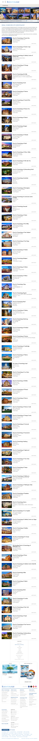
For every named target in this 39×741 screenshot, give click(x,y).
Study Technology (4, 712)
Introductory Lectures (23, 694)
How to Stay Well (5, 723)
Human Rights (4, 718)
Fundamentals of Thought (15, 695)
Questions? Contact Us (15, 717)
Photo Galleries (14, 712)
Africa (19, 646)
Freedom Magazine (26, 734)
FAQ (2, 700)
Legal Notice (35, 738)
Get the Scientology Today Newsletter (14, 727)
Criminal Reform (4, 713)
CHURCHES (19, 641)
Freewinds (19, 658)
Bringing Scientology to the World (19, 659)
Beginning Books (22, 691)
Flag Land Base (19, 656)
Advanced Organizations (19, 655)
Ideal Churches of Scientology (19, 644)
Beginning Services (14, 697)
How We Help (4, 709)
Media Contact (14, 714)
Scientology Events (23, 700)
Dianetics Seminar (13, 698)
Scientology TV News (23, 703)
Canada (20, 648)
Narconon (13, 735)
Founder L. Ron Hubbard (5, 691)
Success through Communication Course (14, 703)
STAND (31, 734)
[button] (4, 14)
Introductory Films (22, 695)
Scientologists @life (32, 691)
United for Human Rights (5, 736)
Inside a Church (4, 698)
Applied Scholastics (18, 735)
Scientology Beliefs (4, 692)
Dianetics (8, 731)
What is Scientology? (6, 689)
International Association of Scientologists (17, 734)
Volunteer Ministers (5, 721)
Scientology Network (13, 731)
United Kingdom (19, 652)
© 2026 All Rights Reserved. (10, 738)
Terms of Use (31, 738)
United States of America (19, 653)
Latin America (20, 651)
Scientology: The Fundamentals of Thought (8, 674)
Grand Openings (22, 699)
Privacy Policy (23, 738)
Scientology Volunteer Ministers (6, 734)
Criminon (10, 735)
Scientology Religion (20, 731)
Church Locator (31, 695)
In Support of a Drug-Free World (26, 735)
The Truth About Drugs (5, 716)
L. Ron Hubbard (4, 731)
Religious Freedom (23, 702)
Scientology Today (23, 697)
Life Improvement (13, 701)
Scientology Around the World (32, 694)
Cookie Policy (27, 738)
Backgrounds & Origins (5, 695)
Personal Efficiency (14, 700)
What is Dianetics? (4, 694)
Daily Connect (31, 689)
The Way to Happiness (5, 735)
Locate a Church (19, 643)
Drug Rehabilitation (4, 715)
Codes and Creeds (4, 697)
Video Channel (4, 701)
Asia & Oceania (19, 647)
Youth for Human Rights (12, 736)
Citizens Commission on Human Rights (22, 736)
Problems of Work (13, 693)
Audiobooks (22, 692)
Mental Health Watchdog (5, 719)
